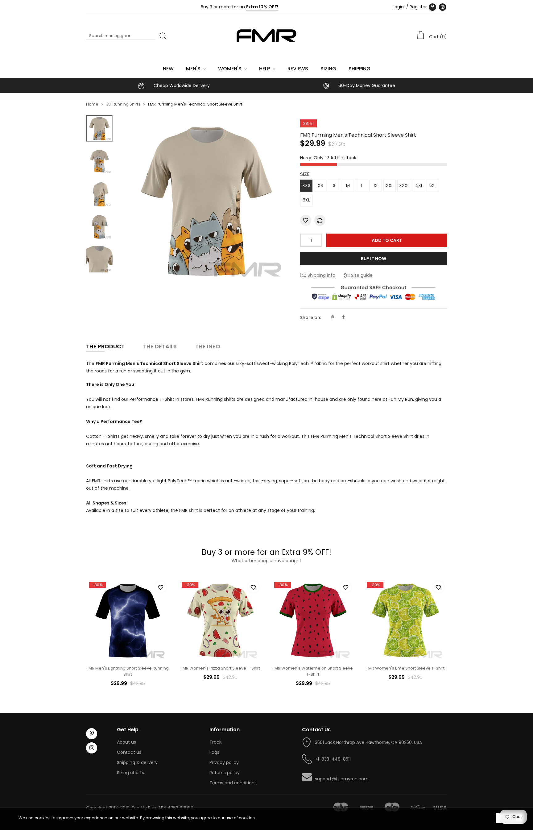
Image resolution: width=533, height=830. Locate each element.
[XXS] (99, 128)
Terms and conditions (233, 783)
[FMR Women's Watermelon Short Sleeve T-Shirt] (312, 620)
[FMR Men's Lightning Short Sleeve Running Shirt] (127, 620)
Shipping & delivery (137, 762)
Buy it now (373, 258)
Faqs (214, 752)
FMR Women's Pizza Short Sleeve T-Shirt (220, 668)
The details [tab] (160, 346)
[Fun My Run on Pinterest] (432, 7)
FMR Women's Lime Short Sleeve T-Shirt (405, 668)
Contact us (129, 752)
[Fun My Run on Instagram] (442, 7)
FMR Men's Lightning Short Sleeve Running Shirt (128, 671)
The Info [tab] (207, 346)
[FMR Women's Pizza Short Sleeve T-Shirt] (220, 620)
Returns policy (224, 773)
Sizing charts (130, 773)
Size (305, 174)
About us (126, 742)
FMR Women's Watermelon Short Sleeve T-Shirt (313, 671)
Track (215, 742)
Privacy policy (224, 762)
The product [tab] (105, 346)
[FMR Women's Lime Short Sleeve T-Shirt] (405, 620)
